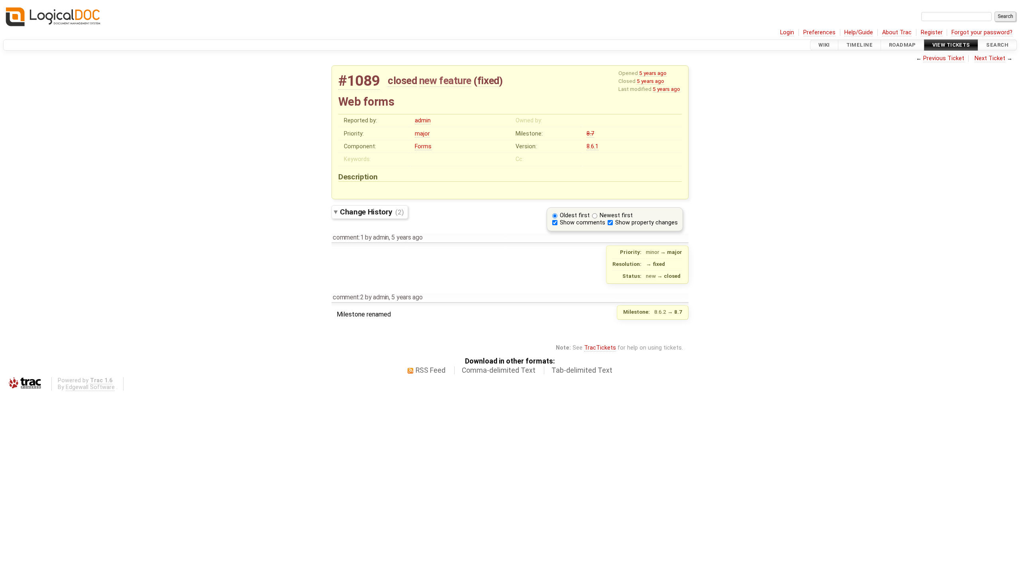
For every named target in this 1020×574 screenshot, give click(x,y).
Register (932, 32)
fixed (488, 80)
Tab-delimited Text (581, 370)
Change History (372, 211)
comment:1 (348, 237)
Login (787, 32)
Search (997, 45)
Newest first (616, 215)
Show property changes (646, 222)
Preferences (819, 32)
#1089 (359, 80)
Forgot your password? (981, 32)
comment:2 (348, 297)
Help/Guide (858, 32)
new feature (445, 80)
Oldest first (575, 215)
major (422, 133)
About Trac (897, 32)
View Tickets (951, 45)
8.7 (590, 133)
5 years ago (653, 73)
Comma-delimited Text (499, 370)
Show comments (582, 222)
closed (402, 80)
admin (423, 120)
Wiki (824, 45)
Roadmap (902, 45)
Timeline (859, 45)
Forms (423, 146)
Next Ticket (990, 58)
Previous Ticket (943, 58)
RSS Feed (430, 370)
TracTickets (600, 347)
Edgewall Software (90, 387)
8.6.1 (592, 146)
